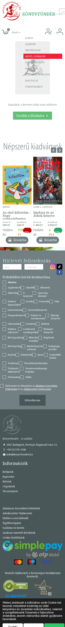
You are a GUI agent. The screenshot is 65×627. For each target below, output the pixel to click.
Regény (12, 354)
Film (56, 301)
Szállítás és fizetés (37, 74)
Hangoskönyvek (16, 315)
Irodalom (31, 323)
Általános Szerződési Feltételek (21, 508)
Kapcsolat (31, 80)
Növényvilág (15, 346)
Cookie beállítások (13, 537)
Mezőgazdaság (16, 337)
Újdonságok (33, 50)
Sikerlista (31, 68)
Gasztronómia (15, 309)
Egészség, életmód (43, 294)
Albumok (45, 287)
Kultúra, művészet (13, 330)
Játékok (45, 323)
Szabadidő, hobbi (55, 356)
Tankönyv (13, 363)
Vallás (28, 377)
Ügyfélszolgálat (12, 523)
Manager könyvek (48, 330)
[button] (12, 30)
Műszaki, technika (33, 339)
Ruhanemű (26, 354)
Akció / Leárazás (35, 56)
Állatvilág (13, 292)
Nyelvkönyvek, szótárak (35, 348)
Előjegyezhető (34, 62)
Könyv (29, 38)
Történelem (14, 377)
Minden (12, 282)
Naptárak (49, 337)
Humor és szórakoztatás (38, 317)
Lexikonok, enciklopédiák (30, 330)
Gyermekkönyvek (37, 309)
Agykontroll (14, 287)
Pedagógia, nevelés (54, 348)
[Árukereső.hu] (16, 587)
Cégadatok (9, 486)
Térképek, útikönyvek (14, 370)
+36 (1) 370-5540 (16, 449)
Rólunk (7, 481)
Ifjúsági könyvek (55, 317)
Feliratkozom (32, 400)
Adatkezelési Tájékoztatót (37, 389)
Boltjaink (8, 471)
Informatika (14, 323)
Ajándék (30, 44)
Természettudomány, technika (36, 370)
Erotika (30, 301)
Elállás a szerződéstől (15, 518)
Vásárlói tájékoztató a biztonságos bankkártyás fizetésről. (32, 574)
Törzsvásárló (34, 86)
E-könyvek (28, 294)
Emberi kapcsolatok (14, 303)
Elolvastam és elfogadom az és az (31, 387)
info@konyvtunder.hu (19, 454)
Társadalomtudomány (35, 363)
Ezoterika (44, 301)
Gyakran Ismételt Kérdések (19, 532)
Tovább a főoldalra (30, 116)
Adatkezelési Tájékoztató (17, 513)
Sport (40, 354)
